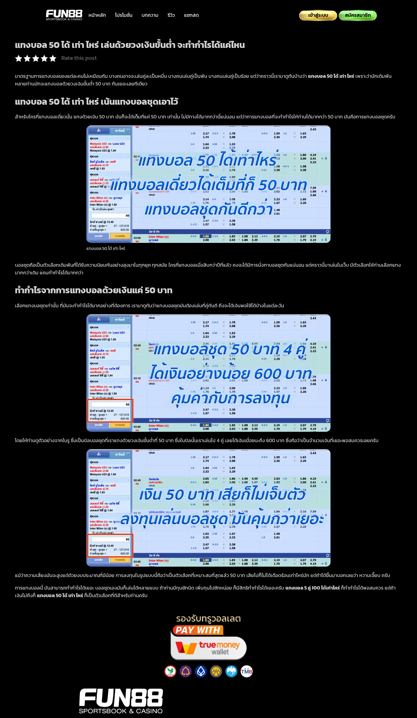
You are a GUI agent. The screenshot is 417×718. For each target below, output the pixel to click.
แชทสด (191, 15)
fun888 (296, 687)
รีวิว (171, 15)
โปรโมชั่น (123, 15)
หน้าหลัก (97, 15)
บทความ (150, 15)
